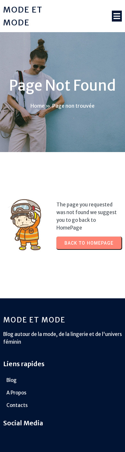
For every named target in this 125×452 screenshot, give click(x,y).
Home (37, 106)
